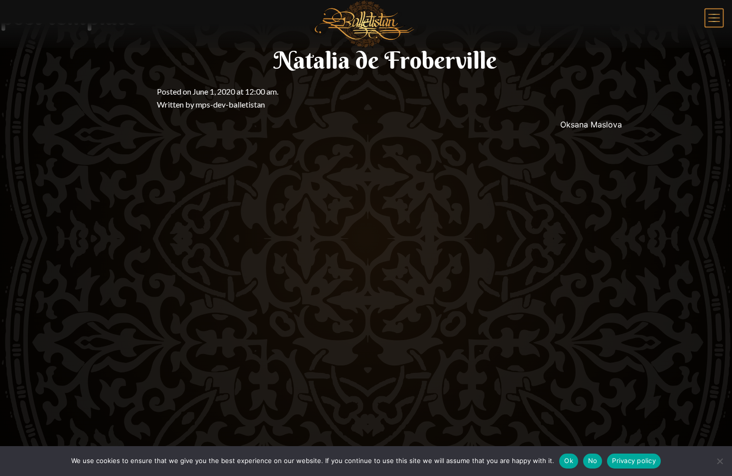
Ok (568, 461)
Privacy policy (634, 461)
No (593, 461)
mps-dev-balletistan (230, 104)
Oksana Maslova (591, 124)
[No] (720, 461)
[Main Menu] (714, 18)
